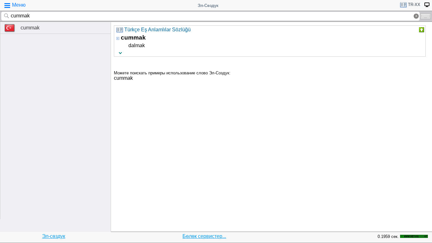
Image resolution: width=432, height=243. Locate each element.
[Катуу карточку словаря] (421, 30)
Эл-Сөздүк (208, 5)
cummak (30, 27)
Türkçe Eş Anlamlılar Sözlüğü (157, 29)
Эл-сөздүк (53, 236)
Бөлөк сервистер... (204, 236)
